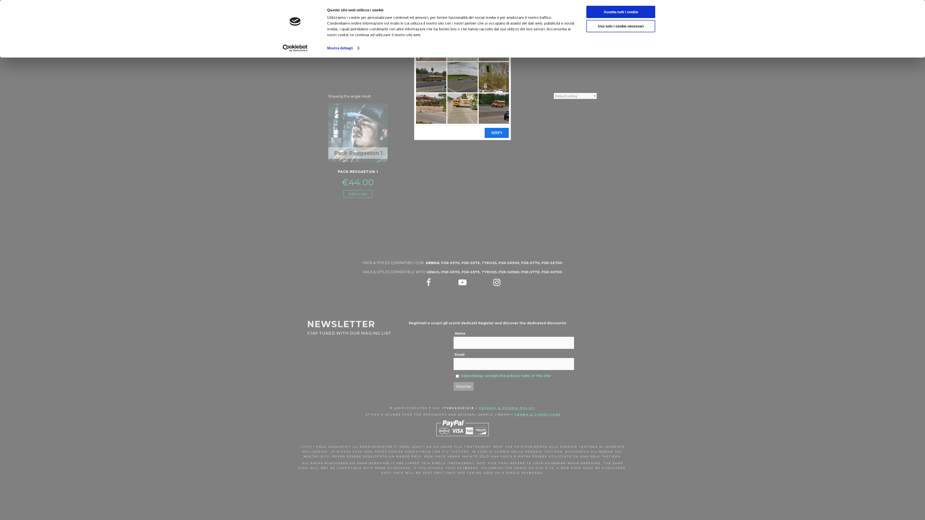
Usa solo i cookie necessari (621, 26)
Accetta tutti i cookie (621, 12)
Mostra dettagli (340, 48)
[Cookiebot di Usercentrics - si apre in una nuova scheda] (295, 48)
